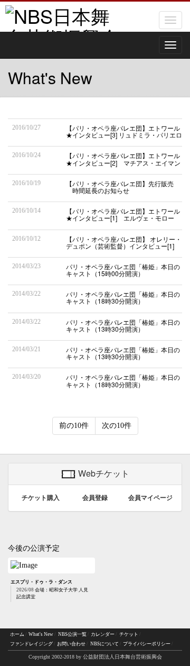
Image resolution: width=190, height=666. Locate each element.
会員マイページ (150, 497)
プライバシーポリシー (146, 643)
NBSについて (104, 643)
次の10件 (116, 426)
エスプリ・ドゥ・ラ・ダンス (41, 582)
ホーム (17, 634)
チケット (128, 634)
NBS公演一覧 (72, 634)
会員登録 (95, 497)
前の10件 (74, 426)
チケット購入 (41, 497)
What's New (40, 634)
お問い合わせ (71, 643)
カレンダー (103, 634)
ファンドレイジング (31, 643)
